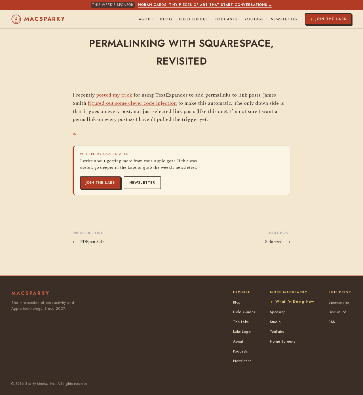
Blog (166, 19)
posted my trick (114, 95)
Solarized (277, 242)
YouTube (254, 19)
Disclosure (337, 312)
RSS (332, 321)
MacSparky (45, 19)
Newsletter (142, 182)
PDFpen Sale (88, 242)
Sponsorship (339, 302)
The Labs (241, 321)
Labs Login (242, 331)
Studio (275, 321)
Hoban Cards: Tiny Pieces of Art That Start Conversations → (205, 4)
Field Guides (193, 19)
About (146, 19)
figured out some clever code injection (132, 103)
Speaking (278, 312)
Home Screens (282, 341)
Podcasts (226, 19)
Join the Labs (100, 182)
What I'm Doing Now (294, 301)
